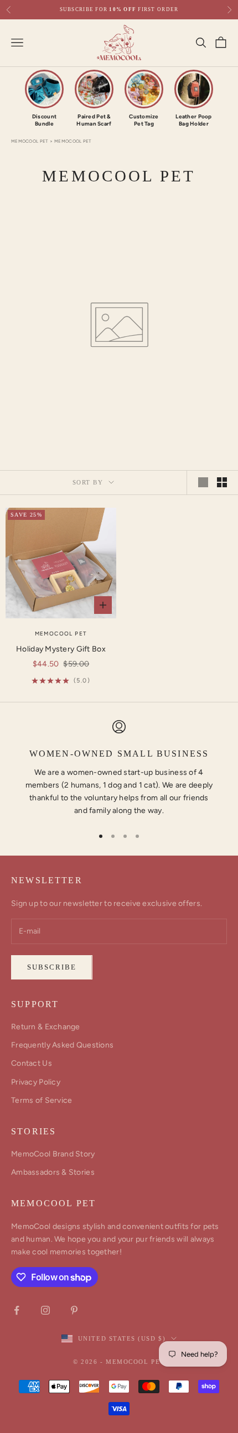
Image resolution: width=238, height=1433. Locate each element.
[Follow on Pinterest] (74, 1310)
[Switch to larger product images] (203, 482)
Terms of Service (41, 1100)
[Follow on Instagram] (45, 1310)
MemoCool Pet (29, 141)
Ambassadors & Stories (53, 1172)
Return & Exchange (45, 1026)
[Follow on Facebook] (16, 1310)
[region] (119, 768)
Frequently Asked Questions (62, 1045)
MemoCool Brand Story (53, 1154)
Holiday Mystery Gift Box (61, 649)
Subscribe (51, 967)
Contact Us (31, 1063)
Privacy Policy (35, 1082)
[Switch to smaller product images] (222, 482)
